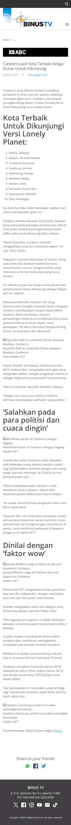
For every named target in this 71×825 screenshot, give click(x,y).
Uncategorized (37, 75)
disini (58, 730)
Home (6, 39)
